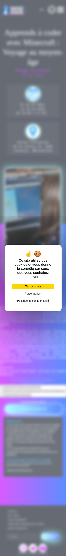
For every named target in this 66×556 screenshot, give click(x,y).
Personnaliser (33, 293)
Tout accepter (33, 286)
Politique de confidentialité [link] (33, 300)
